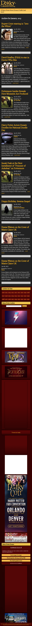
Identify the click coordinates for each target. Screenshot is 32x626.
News (15, 32)
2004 (16, 299)
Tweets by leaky (16, 432)
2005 (12, 299)
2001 (25, 299)
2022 (16, 292)
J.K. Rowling (17, 100)
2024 (9, 292)
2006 (9, 299)
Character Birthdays (19, 207)
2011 (22, 296)
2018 (28, 292)
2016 (6, 296)
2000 (28, 299)
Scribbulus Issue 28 (16, 547)
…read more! (15, 83)
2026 (3, 292)
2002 (22, 299)
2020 (22, 292)
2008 (3, 299)
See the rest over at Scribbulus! (16, 563)
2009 (28, 296)
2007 (6, 299)
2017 (3, 296)
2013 (16, 296)
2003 (19, 299)
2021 (19, 292)
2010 (25, 296)
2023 (12, 292)
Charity (16, 136)
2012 (19, 296)
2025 (6, 292)
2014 (12, 296)
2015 (9, 296)
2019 (25, 292)
